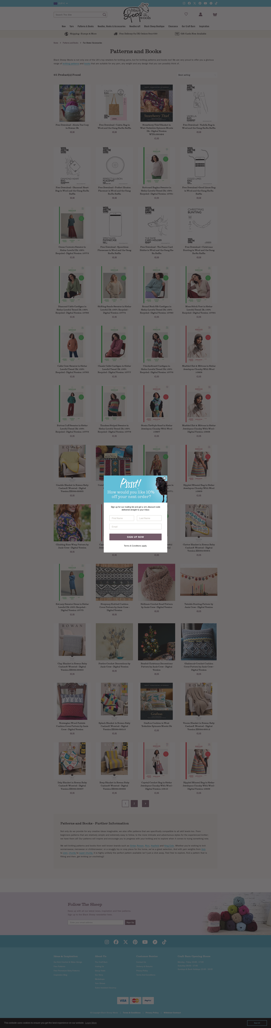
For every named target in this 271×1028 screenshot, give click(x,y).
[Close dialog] (164, 478)
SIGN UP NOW (135, 537)
